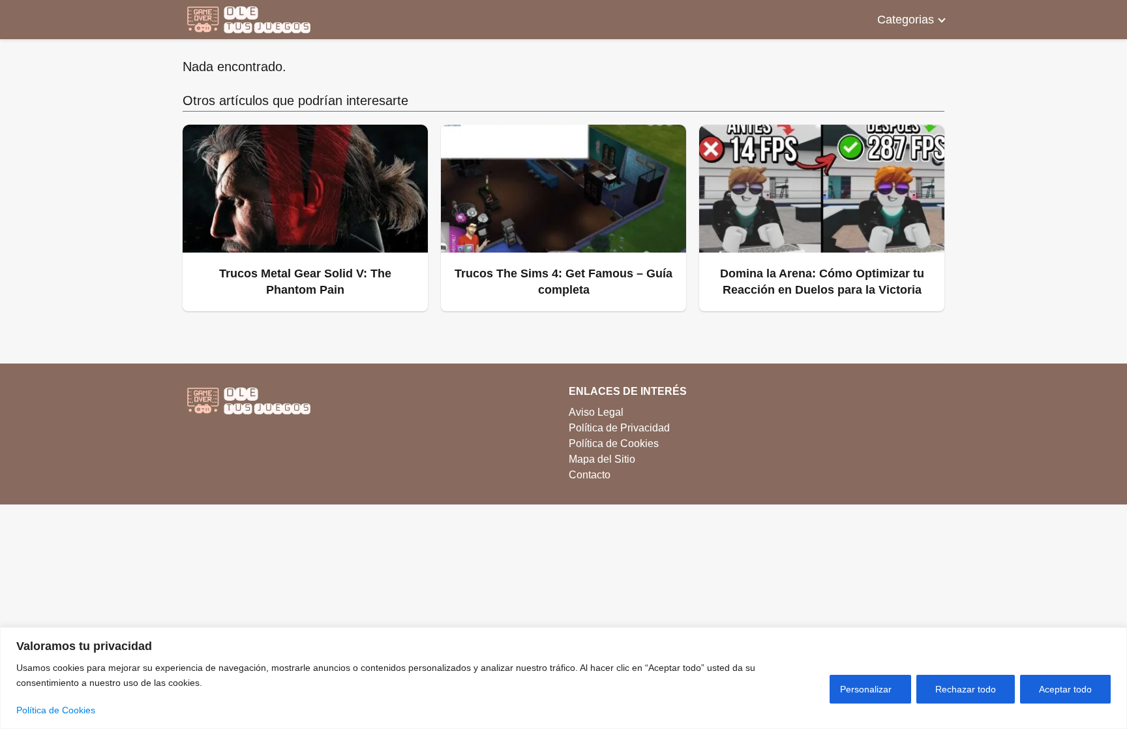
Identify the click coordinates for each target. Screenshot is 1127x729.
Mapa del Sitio (602, 459)
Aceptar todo (1065, 689)
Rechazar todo (965, 689)
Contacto (589, 474)
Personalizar (866, 689)
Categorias (905, 19)
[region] (563, 678)
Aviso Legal (596, 412)
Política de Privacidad (619, 427)
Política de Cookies (55, 710)
